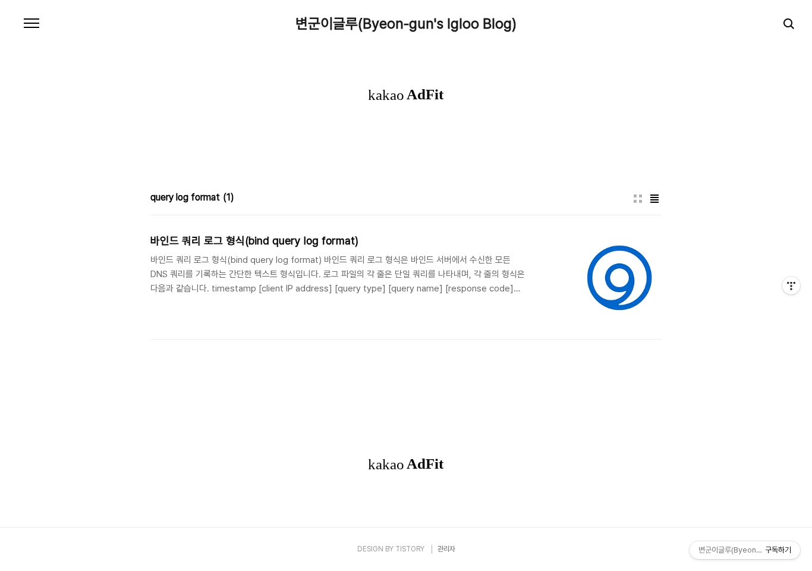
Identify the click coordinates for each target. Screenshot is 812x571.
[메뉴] (31, 24)
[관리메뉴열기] (791, 285)
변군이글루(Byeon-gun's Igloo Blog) (406, 24)
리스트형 (654, 199)
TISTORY (409, 549)
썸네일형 (638, 199)
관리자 (446, 549)
